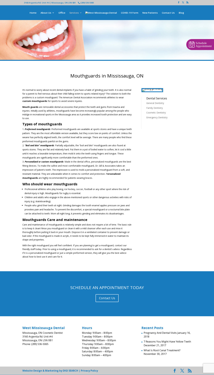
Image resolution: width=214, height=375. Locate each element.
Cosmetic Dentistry (156, 112)
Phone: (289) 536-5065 (35, 344)
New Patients (150, 13)
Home (33, 13)
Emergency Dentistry (156, 117)
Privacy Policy (89, 370)
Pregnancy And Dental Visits (160, 333)
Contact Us (168, 13)
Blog (181, 13)
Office (61, 13)
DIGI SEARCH (70, 370)
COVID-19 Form (129, 13)
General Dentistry (155, 103)
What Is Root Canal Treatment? (162, 350)
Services (74, 13)
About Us (46, 13)
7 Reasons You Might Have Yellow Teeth (167, 341)
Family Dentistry (154, 107)
